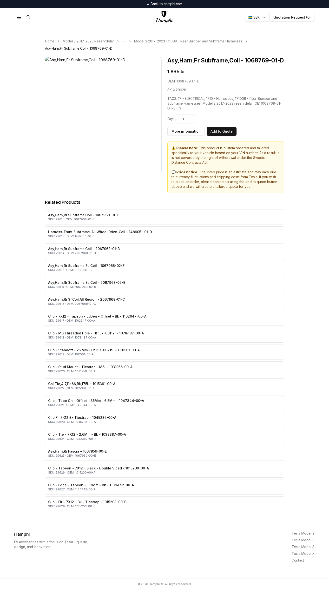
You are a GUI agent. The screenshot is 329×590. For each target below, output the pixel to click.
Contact (298, 560)
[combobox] (257, 17)
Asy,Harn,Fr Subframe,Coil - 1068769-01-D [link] (78, 48)
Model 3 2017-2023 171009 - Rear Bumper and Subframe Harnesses (188, 41)
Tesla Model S (303, 547)
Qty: (170, 119)
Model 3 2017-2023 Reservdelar (88, 41)
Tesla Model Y (303, 533)
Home (49, 41)
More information (186, 131)
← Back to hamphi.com (164, 4)
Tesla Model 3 (303, 540)
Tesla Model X (303, 553)
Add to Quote (222, 131)
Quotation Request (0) (292, 17)
